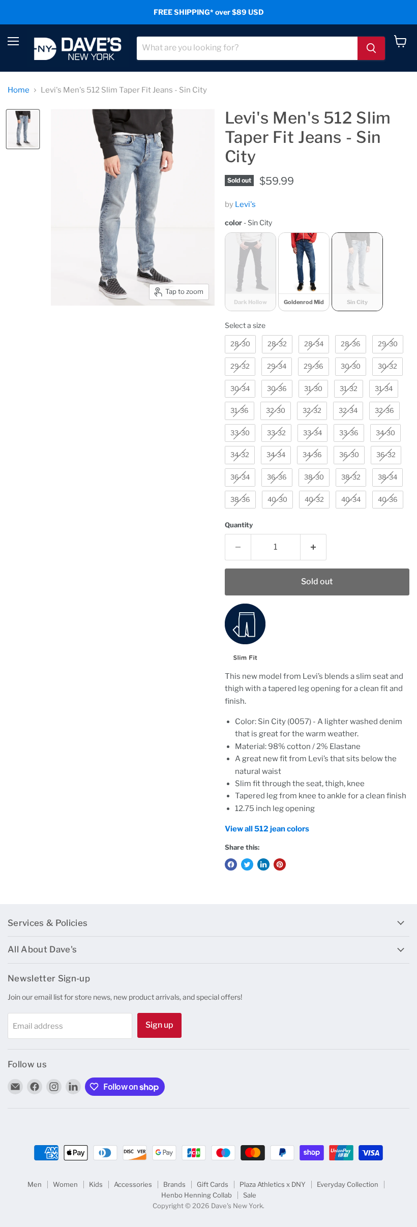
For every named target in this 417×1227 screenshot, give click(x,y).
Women (65, 1184)
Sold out (317, 581)
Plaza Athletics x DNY (273, 1184)
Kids (96, 1184)
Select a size (245, 325)
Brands (174, 1184)
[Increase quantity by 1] (313, 547)
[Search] (371, 48)
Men (34, 1184)
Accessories (133, 1184)
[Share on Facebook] (231, 864)
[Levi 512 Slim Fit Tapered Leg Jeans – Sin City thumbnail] (23, 129)
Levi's (245, 204)
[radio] (250, 271)
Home (18, 90)
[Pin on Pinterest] (280, 864)
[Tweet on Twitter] (247, 864)
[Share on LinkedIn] (263, 864)
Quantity (239, 525)
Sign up (159, 1025)
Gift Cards (212, 1184)
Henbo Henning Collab (196, 1195)
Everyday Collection (347, 1184)
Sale (249, 1195)
